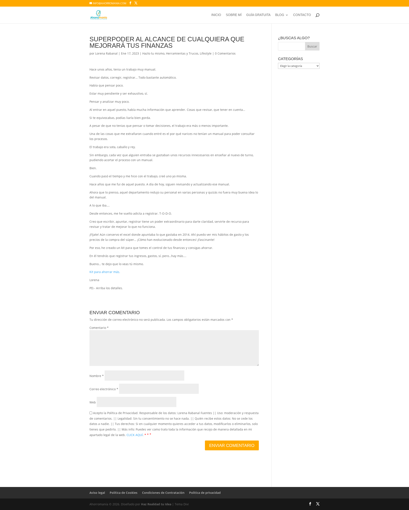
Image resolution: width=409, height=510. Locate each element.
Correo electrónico (103, 389)
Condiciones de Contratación (163, 493)
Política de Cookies (123, 493)
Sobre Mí (234, 15)
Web (92, 402)
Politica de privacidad (205, 493)
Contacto (302, 15)
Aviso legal (97, 493)
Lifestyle (206, 53)
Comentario (99, 328)
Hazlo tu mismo (153, 53)
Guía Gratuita (258, 15)
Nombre (96, 376)
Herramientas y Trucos (182, 53)
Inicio (216, 15)
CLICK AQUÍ (135, 435)
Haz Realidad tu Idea (156, 504)
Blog (279, 15)
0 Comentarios (225, 53)
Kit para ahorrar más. (104, 272)
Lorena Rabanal (106, 53)
